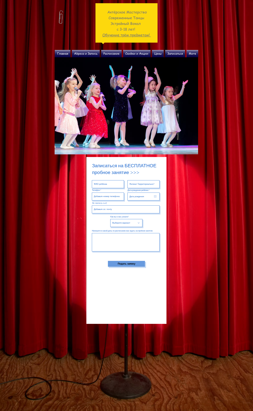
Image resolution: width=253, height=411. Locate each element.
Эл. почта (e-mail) (99, 203)
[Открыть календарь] (155, 196)
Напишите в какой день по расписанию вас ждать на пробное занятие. (122, 231)
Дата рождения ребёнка (139, 190)
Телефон (96, 190)
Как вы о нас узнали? (119, 217)
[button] (126, 105)
